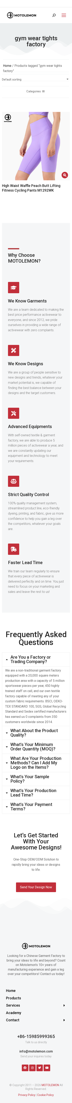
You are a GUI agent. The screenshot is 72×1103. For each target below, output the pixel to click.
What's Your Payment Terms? (31, 806)
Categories (33, 91)
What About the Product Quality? (34, 732)
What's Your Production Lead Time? (33, 792)
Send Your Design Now (36, 887)
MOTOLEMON (50, 1085)
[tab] (36, 659)
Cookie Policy (45, 1095)
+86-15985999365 (36, 1036)
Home (7, 66)
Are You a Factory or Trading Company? (30, 659)
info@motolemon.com (36, 1051)
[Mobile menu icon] (63, 15)
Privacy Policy (26, 1095)
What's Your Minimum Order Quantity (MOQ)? (32, 746)
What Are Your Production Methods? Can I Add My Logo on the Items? (35, 763)
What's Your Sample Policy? (29, 779)
